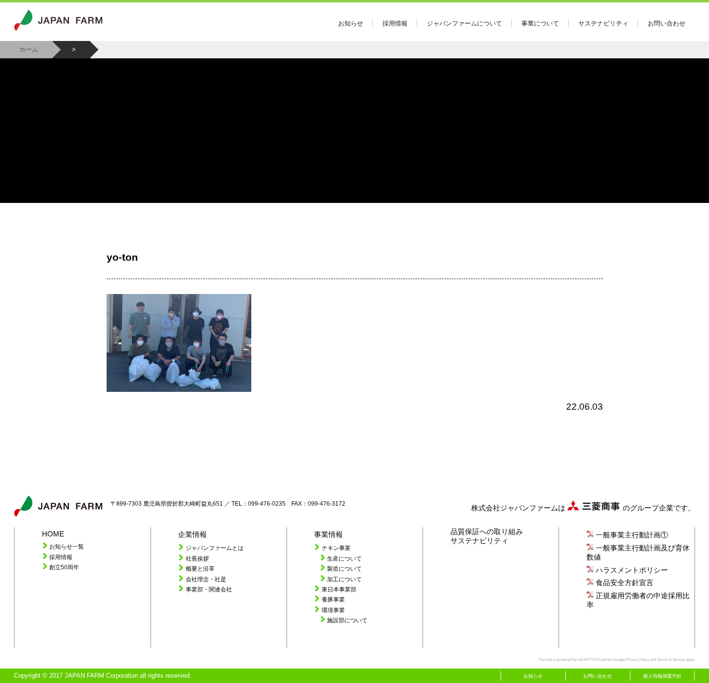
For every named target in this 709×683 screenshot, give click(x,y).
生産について (344, 558)
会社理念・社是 (206, 579)
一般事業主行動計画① (632, 535)
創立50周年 (64, 567)
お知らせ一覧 (66, 546)
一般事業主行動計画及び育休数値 (638, 552)
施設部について (347, 620)
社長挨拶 (197, 558)
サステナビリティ (603, 23)
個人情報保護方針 (662, 676)
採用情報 (395, 23)
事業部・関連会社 (209, 589)
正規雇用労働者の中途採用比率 (638, 600)
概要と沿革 (200, 568)
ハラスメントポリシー (632, 570)
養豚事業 (333, 599)
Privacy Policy (637, 659)
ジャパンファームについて (464, 23)
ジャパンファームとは (215, 548)
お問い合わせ (666, 23)
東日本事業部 (339, 589)
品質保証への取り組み (486, 532)
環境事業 (333, 610)
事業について (540, 23)
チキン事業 (336, 548)
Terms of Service (671, 659)
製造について (344, 568)
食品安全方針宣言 (625, 583)
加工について (344, 579)
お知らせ (350, 23)
